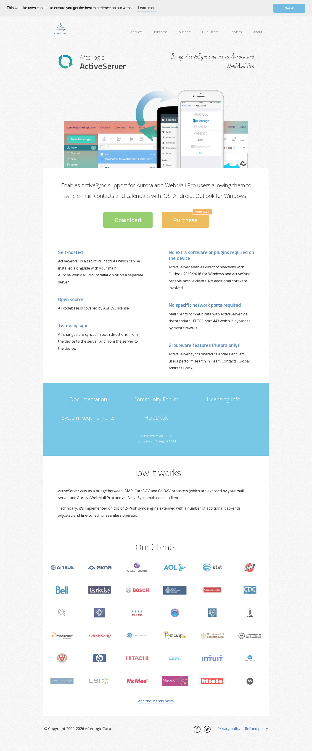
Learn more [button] (147, 8)
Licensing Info (223, 399)
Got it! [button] (289, 8)
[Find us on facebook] (197, 729)
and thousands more (156, 700)
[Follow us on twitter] (207, 729)
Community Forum (156, 399)
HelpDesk (156, 417)
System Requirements (88, 417)
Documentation (88, 399)
